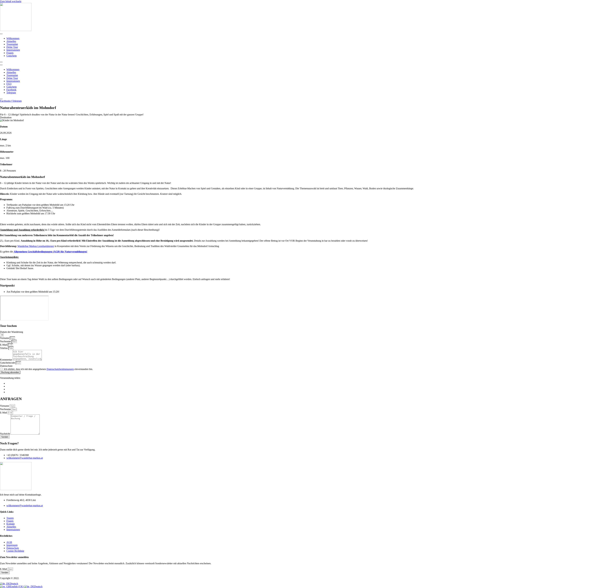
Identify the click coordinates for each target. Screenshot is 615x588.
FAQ (9, 84)
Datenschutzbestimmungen (60, 369)
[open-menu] (1, 33)
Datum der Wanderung (11, 332)
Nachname (6, 341)
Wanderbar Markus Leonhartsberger (35, 246)
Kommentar (6, 359)
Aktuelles (11, 41)
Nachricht (5, 433)
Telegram (11, 92)
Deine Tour (12, 47)
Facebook (11, 89)
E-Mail (4, 344)
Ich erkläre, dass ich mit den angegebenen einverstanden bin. (48, 369)
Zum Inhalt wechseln (10, 1)
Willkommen (12, 38)
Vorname (5, 338)
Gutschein (11, 55)
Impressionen (13, 50)
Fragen (9, 52)
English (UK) (17, 586)
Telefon (4, 348)
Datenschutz (6, 366)
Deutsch (14, 583)
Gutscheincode (8, 362)
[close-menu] (1, 62)
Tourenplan (12, 44)
